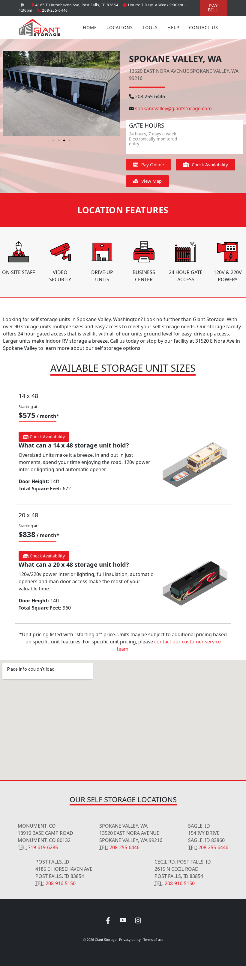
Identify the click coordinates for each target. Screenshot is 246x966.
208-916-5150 (61, 883)
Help (173, 27)
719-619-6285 (43, 847)
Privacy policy (130, 939)
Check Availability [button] (46, 436)
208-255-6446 (150, 96)
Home (90, 27)
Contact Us (203, 27)
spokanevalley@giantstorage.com (173, 108)
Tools (150, 27)
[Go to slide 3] (64, 140)
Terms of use (153, 939)
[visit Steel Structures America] (23, 4)
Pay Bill (214, 8)
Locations (119, 27)
